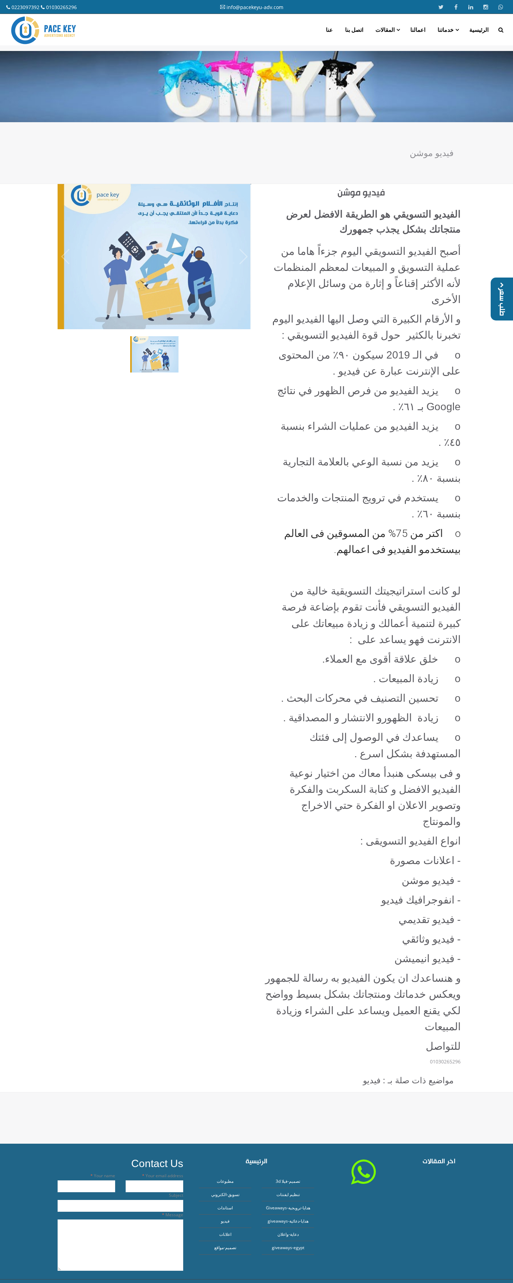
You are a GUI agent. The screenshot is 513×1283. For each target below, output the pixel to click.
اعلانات (225, 1234)
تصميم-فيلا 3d (288, 1181)
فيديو (225, 1221)
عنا (329, 30)
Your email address (163, 1176)
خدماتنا (446, 30)
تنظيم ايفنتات (288, 1194)
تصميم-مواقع (225, 1248)
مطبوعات (225, 1181)
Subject (176, 1195)
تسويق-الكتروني (225, 1194)
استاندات (225, 1208)
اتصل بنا (354, 30)
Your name (104, 1176)
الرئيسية (479, 30)
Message (173, 1215)
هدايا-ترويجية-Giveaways (288, 1208)
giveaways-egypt (288, 1248)
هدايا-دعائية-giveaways (288, 1221)
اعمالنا (417, 30)
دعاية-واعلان (288, 1234)
